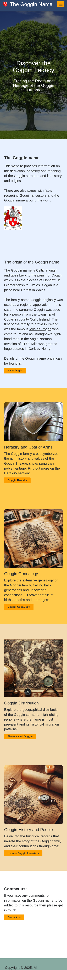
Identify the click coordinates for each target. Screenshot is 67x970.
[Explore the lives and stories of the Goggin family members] (33, 794)
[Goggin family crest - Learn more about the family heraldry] (33, 421)
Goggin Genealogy (19, 606)
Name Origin (15, 370)
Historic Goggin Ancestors (23, 853)
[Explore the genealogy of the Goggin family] (33, 538)
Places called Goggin (20, 736)
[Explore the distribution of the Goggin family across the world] (33, 668)
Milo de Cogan (40, 329)
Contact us (14, 917)
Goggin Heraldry (17, 480)
